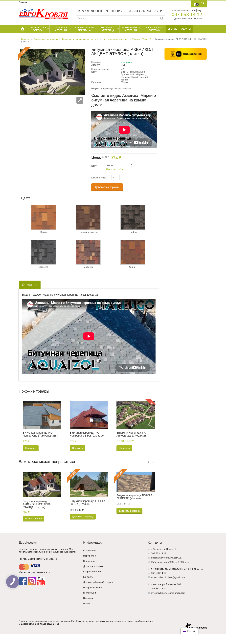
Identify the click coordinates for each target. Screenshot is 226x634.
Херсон (157, 584)
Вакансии (88, 598)
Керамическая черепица (84, 29)
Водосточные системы (154, 29)
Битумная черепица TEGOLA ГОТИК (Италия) (87, 502)
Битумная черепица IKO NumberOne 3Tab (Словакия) (40, 434)
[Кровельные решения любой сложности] (43, 14)
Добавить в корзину (107, 187)
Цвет (93, 165)
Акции (86, 603)
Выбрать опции (33, 518)
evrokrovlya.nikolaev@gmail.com (168, 577)
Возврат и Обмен (92, 587)
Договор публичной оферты (98, 582)
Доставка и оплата (93, 566)
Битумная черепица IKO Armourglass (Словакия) (131, 434)
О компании (89, 550)
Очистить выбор (115, 169)
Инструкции (89, 592)
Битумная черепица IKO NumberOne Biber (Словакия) (87, 434)
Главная (23, 2)
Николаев (158, 568)
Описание (29, 285)
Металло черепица (61, 29)
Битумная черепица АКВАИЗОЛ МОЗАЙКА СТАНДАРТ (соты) (37, 504)
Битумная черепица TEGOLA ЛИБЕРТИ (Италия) (134, 497)
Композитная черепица (131, 29)
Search (161, 18)
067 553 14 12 (187, 14)
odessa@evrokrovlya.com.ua (166, 557)
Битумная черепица (107, 29)
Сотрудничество (92, 571)
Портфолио (89, 555)
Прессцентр (89, 561)
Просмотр (30, 448)
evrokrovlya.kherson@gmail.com (168, 593)
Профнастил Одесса (38, 29)
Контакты (88, 577)
